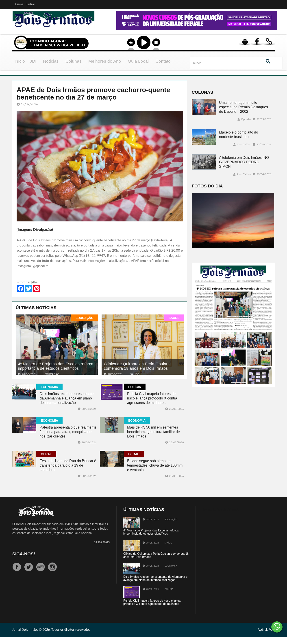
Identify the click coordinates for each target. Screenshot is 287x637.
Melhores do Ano (104, 61)
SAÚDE (174, 318)
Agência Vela (266, 629)
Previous (103, 26)
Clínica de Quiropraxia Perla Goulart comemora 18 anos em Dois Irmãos (136, 366)
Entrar (30, 4)
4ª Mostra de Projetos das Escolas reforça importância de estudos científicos (55, 366)
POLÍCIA (134, 387)
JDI (33, 61)
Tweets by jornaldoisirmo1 (220, 509)
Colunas (73, 61)
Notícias (51, 61)
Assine (19, 4)
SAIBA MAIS (102, 542)
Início (20, 61)
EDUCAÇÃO (84, 318)
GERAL (46, 454)
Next (272, 26)
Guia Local (138, 61)
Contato (163, 61)
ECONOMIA (49, 387)
